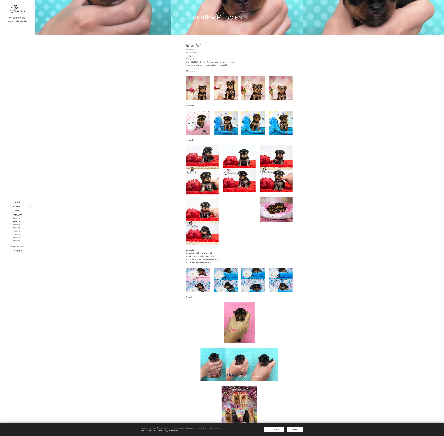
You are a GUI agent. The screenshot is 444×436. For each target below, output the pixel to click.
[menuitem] (17, 202)
